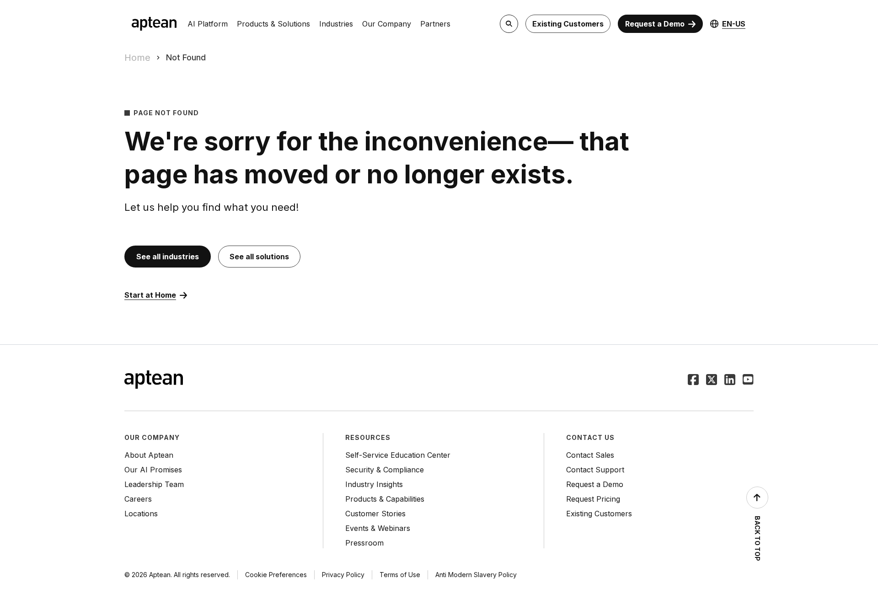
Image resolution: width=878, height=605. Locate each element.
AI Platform (207, 23)
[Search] (509, 24)
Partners (435, 23)
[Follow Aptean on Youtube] (748, 380)
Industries (336, 23)
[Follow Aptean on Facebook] (693, 380)
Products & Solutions (273, 23)
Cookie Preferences (276, 574)
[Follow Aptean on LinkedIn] (729, 380)
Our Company (386, 23)
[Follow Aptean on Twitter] (711, 380)
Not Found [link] (186, 57)
